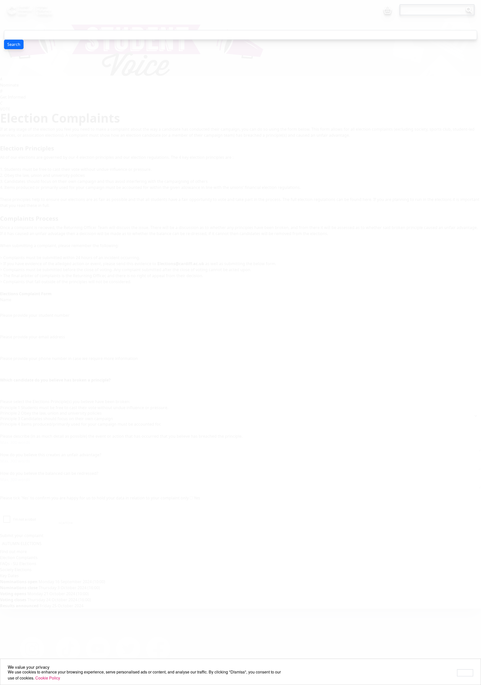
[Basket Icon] (388, 10)
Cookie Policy (47, 678)
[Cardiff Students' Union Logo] (41, 10)
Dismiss (465, 673)
